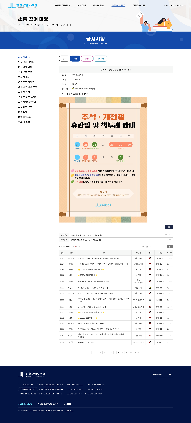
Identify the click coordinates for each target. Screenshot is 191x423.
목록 (169, 227)
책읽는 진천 (98, 5)
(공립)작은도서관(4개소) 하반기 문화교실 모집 (86, 240)
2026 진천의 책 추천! (86, 342)
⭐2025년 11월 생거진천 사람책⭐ (91, 312)
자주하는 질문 (25, 107)
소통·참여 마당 (118, 5)
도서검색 (81, 5)
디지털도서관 (139, 5)
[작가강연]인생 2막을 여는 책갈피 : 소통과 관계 (95, 293)
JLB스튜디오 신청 (27, 87)
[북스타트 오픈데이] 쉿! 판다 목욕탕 (91, 323)
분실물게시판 (24, 117)
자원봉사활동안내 (27, 102)
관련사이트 (157, 374)
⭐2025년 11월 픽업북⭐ (87, 318)
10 (126, 352)
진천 (75, 58)
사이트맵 (180, 5)
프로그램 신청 (25, 72)
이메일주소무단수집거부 (48, 404)
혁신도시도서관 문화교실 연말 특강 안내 (93, 287)
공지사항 (22, 57)
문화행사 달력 (25, 67)
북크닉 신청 (24, 122)
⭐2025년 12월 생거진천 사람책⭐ (91, 269)
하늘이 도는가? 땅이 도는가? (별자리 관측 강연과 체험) (98, 329)
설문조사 (22, 112)
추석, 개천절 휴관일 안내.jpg (85, 88)
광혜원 (86, 58)
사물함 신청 (24, 92)
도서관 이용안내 (62, 5)
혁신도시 (100, 58)
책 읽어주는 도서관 (27, 97)
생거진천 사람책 (26, 82)
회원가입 (172, 5)
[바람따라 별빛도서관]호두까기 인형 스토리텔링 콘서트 (98, 258)
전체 (64, 58)
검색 (169, 247)
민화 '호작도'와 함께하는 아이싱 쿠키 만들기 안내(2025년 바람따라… (104, 264)
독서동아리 (23, 77)
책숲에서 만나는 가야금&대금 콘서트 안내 (93, 281)
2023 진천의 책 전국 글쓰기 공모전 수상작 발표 (86, 235)
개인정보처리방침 (25, 404)
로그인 (166, 5)
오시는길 (67, 404)
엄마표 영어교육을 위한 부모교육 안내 (92, 306)
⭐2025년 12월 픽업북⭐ (87, 275)
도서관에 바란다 (26, 62)
